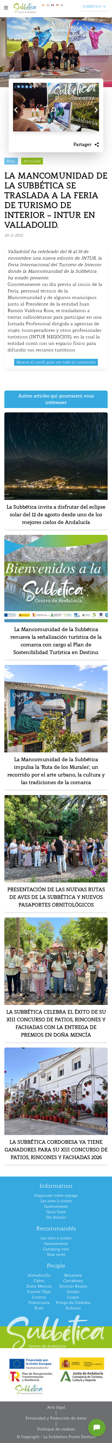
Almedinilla (39, 1275)
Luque (73, 1297)
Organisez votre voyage (56, 1195)
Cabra (39, 1280)
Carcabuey (73, 1280)
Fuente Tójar (39, 1291)
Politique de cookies (56, 1429)
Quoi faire (56, 1212)
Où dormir (56, 1217)
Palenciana (38, 1302)
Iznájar (73, 1291)
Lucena (39, 1297)
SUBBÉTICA (92, 6)
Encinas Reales (73, 1286)
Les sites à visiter (56, 1201)
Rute (39, 1308)
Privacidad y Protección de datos (56, 1418)
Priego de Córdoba (73, 1302)
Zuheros (73, 1308)
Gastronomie (56, 1206)
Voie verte (56, 1254)
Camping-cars (56, 1249)
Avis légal (56, 1407)
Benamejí (73, 1275)
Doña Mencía (39, 1286)
